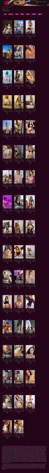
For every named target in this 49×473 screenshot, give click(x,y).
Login (40, 1)
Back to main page (6, 10)
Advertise (44, 1)
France (4, 9)
